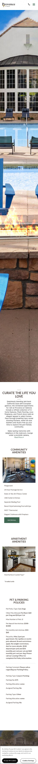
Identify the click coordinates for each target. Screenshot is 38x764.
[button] (29, 4)
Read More (18, 437)
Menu (33, 4)
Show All (12, 520)
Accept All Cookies (10, 760)
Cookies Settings (28, 760)
